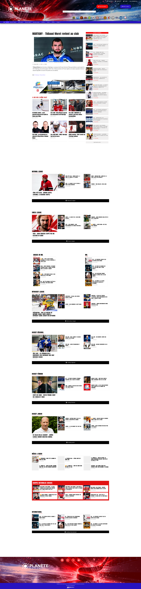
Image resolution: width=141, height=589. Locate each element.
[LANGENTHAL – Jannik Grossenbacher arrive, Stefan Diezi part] (87, 305)
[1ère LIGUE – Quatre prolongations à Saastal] (61, 345)
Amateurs (43, 22)
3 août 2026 (94, 389)
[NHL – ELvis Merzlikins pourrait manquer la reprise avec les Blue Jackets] (88, 275)
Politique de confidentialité (35, 579)
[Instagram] (67, 560)
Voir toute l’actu (97, 142)
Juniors (48, 22)
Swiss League (20, 22)
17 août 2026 (68, 468)
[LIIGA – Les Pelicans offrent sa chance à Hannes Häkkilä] (89, 46)
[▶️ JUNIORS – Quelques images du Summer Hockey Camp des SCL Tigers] (87, 419)
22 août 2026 (96, 40)
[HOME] (4, 22)
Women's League (28, 22)
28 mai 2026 (94, 428)
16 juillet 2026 (94, 339)
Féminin (53, 22)
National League (13, 22)
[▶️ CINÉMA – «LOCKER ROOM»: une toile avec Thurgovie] (87, 225)
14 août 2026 (68, 388)
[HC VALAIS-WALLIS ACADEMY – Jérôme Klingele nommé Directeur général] (44, 424)
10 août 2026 (36, 317)
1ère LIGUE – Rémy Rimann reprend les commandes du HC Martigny (59, 113)
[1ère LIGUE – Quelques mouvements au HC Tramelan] (87, 345)
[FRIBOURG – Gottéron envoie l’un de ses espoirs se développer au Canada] (61, 419)
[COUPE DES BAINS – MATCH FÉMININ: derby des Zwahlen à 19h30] (89, 70)
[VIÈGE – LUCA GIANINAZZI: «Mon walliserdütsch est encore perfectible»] (61, 225)
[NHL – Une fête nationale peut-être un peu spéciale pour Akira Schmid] (36, 282)
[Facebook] (62, 560)
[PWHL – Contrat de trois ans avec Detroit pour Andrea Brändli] (61, 387)
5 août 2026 (94, 306)
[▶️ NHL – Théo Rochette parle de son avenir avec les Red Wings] (36, 275)
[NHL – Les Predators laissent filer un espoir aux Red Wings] (88, 260)
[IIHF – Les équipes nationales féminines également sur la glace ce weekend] (89, 111)
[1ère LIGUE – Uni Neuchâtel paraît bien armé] (87, 338)
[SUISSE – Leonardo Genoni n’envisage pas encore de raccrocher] (61, 496)
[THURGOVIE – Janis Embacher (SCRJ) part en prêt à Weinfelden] (87, 218)
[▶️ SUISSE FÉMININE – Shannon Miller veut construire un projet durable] (36, 496)
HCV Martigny (36, 75)
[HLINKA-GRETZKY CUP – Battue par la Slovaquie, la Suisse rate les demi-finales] (86, 496)
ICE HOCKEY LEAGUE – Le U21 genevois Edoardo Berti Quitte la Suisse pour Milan (40, 114)
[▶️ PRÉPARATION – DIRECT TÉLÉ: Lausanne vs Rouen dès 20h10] (35, 459)
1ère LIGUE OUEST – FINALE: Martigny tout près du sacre (59, 135)
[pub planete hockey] (58, 86)
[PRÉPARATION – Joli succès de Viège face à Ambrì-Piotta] (89, 78)
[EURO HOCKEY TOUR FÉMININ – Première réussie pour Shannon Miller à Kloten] (86, 488)
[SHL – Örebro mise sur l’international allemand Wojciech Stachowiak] (89, 54)
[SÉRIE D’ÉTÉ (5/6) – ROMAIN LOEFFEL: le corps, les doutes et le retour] (61, 177)
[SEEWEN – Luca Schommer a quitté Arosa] (61, 305)
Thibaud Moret (42, 75)
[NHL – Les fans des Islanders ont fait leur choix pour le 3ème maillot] (88, 268)
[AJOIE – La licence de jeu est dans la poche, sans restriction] (61, 184)
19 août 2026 (94, 381)
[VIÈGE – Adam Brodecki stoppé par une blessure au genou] (89, 103)
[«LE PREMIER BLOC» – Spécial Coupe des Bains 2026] (61, 459)
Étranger (58, 22)
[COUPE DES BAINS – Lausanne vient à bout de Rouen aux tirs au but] (89, 136)
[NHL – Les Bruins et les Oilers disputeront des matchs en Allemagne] (88, 282)
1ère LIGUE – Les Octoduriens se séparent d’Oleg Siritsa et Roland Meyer (40, 136)
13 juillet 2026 (43, 284)
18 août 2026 (68, 227)
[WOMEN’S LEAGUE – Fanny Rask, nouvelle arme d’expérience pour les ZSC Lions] (87, 379)
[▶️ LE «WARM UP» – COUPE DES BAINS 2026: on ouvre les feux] (61, 467)
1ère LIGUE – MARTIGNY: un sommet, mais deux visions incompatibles (75, 114)
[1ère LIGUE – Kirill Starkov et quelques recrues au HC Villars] (61, 338)
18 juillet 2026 (68, 339)
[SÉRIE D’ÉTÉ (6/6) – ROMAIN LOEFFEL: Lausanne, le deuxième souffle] (89, 62)
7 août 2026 (68, 305)
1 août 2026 (43, 270)
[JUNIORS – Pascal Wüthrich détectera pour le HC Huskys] (87, 427)
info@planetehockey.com (35, 577)
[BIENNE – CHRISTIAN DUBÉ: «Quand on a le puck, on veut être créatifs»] (87, 177)
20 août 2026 (68, 186)
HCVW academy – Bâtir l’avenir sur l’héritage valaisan (77, 135)
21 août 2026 (96, 130)
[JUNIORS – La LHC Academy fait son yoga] (61, 427)
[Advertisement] (97, 151)
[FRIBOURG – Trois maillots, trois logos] (87, 184)
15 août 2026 (68, 497)
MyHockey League (36, 22)
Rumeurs (7, 22)
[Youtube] (78, 560)
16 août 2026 (94, 227)
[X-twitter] (73, 560)
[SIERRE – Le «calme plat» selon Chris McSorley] (61, 218)
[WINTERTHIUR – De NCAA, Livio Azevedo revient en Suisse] (61, 297)
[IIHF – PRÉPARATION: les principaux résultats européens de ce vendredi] (89, 119)
